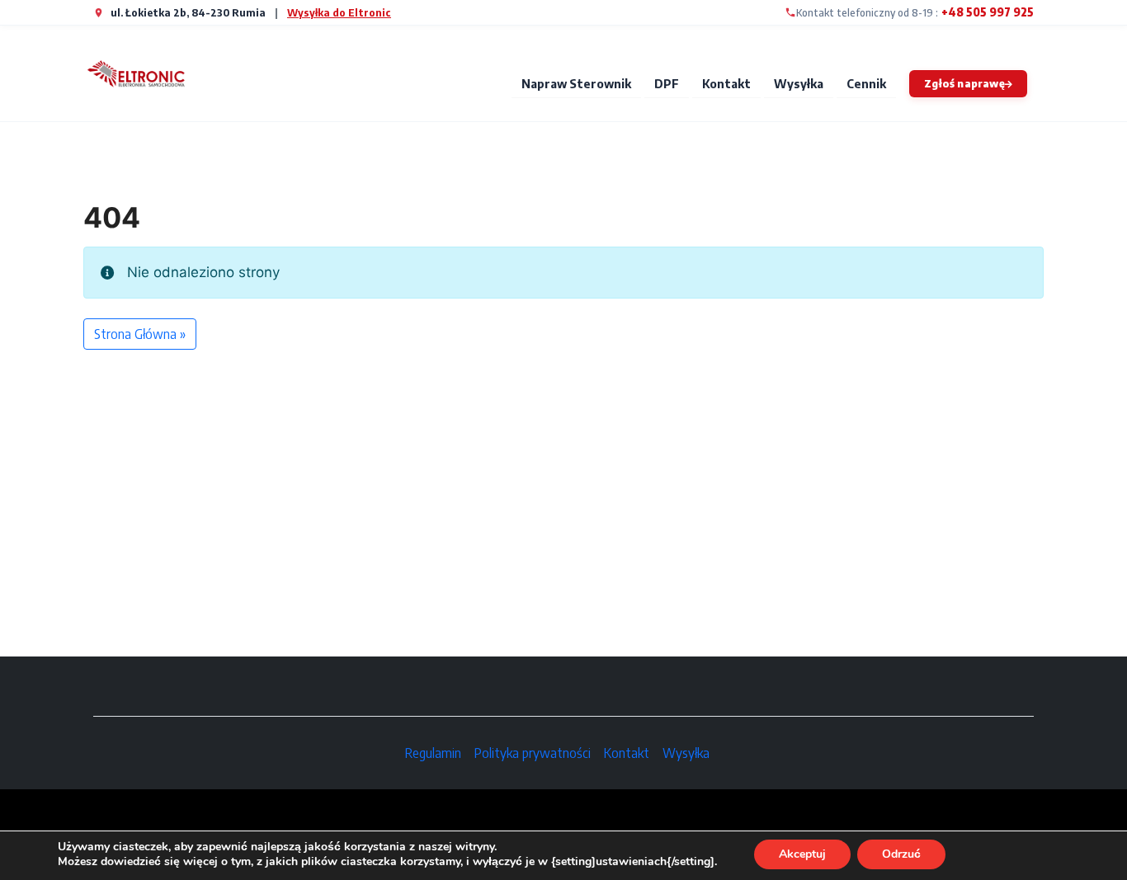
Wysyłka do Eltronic (339, 12)
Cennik (866, 83)
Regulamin (433, 753)
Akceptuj (802, 854)
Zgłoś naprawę (964, 83)
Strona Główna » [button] (140, 334)
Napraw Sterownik (576, 83)
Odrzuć (901, 854)
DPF (666, 83)
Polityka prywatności (532, 753)
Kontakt (726, 83)
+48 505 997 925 (987, 12)
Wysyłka (798, 83)
